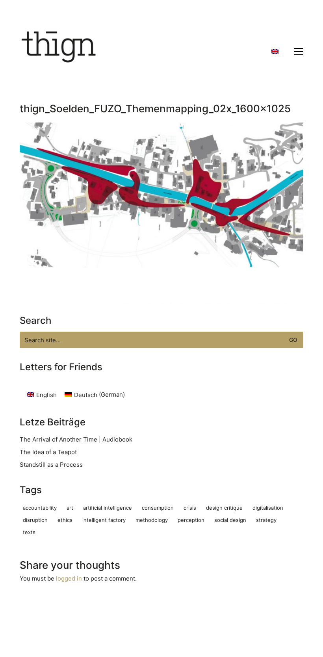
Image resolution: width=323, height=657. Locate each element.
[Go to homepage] (59, 52)
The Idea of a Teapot (48, 452)
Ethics (65, 520)
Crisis (190, 508)
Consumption (158, 508)
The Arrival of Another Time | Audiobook (76, 439)
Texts (29, 532)
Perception (191, 520)
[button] (298, 51)
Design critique (224, 508)
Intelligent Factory (104, 520)
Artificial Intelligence (107, 508)
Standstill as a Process (51, 464)
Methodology (152, 520)
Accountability (40, 508)
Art (70, 508)
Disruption (35, 520)
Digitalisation (267, 508)
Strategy (266, 520)
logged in (69, 578)
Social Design (230, 520)
